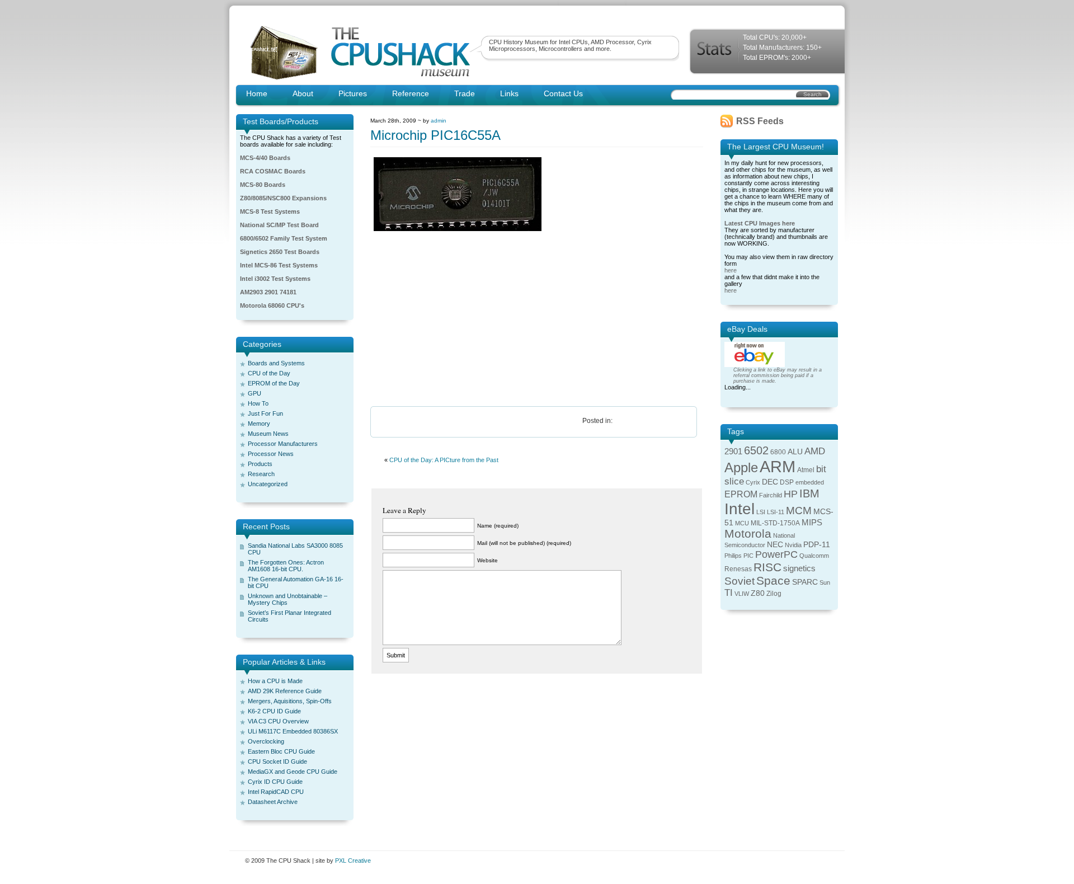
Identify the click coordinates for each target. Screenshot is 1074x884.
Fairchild (770, 495)
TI (728, 592)
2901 (733, 451)
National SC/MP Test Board (279, 225)
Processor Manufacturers (283, 443)
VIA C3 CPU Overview (278, 721)
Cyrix (753, 482)
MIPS (812, 522)
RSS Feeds (760, 121)
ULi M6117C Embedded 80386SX (293, 731)
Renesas (738, 569)
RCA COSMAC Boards (272, 171)
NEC (775, 544)
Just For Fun (265, 413)
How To (258, 403)
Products (260, 463)
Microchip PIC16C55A (435, 135)
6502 (756, 450)
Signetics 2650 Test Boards (279, 251)
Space (773, 580)
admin (438, 120)
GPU (254, 393)
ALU (795, 452)
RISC (767, 567)
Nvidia (793, 545)
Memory (259, 423)
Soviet (739, 581)
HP (791, 494)
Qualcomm (814, 555)
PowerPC (776, 554)
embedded (809, 482)
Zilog (773, 594)
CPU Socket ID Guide (277, 761)
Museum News (268, 433)
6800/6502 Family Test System (283, 238)
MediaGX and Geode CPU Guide (292, 771)
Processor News (271, 453)
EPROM (740, 494)
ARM (777, 466)
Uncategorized (268, 484)
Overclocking (266, 741)
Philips (733, 555)
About (303, 93)
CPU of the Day (269, 373)
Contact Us (563, 93)
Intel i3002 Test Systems (275, 278)
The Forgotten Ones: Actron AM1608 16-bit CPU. (286, 565)
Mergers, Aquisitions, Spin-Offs (290, 701)
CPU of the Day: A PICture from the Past (443, 460)
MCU (742, 523)
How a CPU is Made (275, 681)
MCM (799, 510)
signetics (799, 568)
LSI (760, 512)
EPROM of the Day (274, 383)
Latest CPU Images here (759, 223)
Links (509, 93)
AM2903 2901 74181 (268, 292)
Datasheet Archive (273, 801)
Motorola (747, 533)
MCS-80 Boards (262, 184)
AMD (814, 451)
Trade (464, 93)
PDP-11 (816, 544)
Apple (741, 467)
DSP (787, 482)
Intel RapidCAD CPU (276, 791)
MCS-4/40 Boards (265, 157)
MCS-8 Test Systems (270, 211)
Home (256, 93)
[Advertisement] (536, 319)
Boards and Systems (276, 363)
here (730, 270)
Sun (824, 582)
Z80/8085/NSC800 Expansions (283, 198)
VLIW (741, 593)
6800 (778, 452)
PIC (748, 555)
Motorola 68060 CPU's (272, 305)
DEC (770, 482)
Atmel (805, 470)
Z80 (758, 593)
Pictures (352, 93)
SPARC (805, 582)
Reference (410, 93)
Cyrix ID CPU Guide (275, 781)
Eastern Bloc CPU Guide (281, 751)
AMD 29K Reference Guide (285, 691)
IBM (809, 493)
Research (261, 474)
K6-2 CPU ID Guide (274, 711)
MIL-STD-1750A (775, 523)
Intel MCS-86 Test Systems (279, 265)
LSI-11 (775, 512)
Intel (739, 509)
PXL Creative (353, 860)
